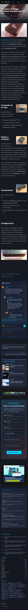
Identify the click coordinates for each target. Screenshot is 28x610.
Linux (4, 588)
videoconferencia (17, 593)
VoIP (10, 276)
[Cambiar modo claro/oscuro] (23, 2)
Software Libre (13, 576)
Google (4, 595)
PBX (19, 591)
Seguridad (13, 568)
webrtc (12, 591)
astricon (12, 597)
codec (4, 598)
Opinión (13, 569)
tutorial (18, 590)
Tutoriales (13, 571)
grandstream (4, 276)
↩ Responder (21, 294)
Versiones (13, 566)
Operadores (13, 573)
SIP (19, 583)
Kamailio (22, 584)
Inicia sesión (17, 455)
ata (7, 273)
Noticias (4, 16)
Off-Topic (13, 577)
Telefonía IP (13, 575)
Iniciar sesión (19, 329)
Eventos (13, 565)
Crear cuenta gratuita (13, 452)
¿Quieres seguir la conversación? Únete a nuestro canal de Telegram (13, 320)
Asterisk (13, 564)
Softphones (20, 597)
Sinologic (13, 559)
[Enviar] (24, 326)
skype (4, 586)
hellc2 (16, 19)
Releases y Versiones (7, 590)
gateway (18, 273)
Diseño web (12, 586)
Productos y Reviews (13, 572)
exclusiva (12, 273)
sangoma (4, 597)
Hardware (5, 591)
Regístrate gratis (13, 329)
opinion (21, 595)
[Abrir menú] (13, 2)
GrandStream (5, 40)
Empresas (12, 588)
